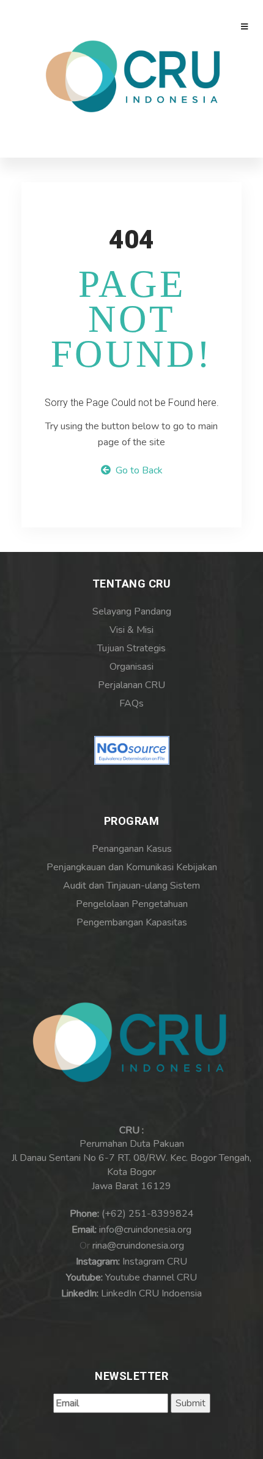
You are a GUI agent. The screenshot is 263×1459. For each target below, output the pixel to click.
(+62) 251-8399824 (148, 1213)
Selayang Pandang (131, 611)
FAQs (131, 703)
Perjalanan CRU (131, 685)
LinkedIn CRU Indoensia (151, 1293)
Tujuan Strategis (131, 648)
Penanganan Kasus (132, 849)
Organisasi (131, 666)
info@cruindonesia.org (145, 1229)
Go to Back (137, 470)
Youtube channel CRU (151, 1277)
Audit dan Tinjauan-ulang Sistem (131, 885)
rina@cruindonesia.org (138, 1245)
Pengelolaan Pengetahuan (132, 904)
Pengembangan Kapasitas (131, 922)
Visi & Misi (131, 630)
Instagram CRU (154, 1261)
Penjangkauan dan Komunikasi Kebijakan (131, 867)
